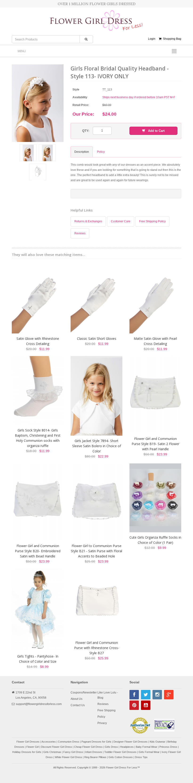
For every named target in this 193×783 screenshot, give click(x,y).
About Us (76, 699)
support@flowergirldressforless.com (39, 704)
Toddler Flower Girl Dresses (120, 752)
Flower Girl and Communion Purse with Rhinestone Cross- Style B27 (96, 647)
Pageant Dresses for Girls (96, 741)
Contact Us (78, 705)
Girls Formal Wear (149, 752)
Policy (101, 716)
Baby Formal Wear (146, 746)
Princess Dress (168, 746)
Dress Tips (141, 757)
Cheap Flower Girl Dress (88, 746)
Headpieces (127, 746)
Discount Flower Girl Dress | (57, 746)
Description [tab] (81, 151)
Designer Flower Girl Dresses (130, 741)
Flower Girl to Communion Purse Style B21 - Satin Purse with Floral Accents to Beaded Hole (96, 551)
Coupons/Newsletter (84, 692)
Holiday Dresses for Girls (26, 752)
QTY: (85, 131)
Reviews (79, 233)
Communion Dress (68, 741)
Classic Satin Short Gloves (96, 338)
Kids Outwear (157, 741)
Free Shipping (106, 710)
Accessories (48, 741)
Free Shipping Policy (152, 221)
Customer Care (120, 221)
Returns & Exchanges (88, 221)
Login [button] (151, 38)
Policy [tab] (101, 151)
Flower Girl (32, 746)
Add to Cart (155, 131)
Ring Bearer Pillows (95, 757)
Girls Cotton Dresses (121, 757)
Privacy (102, 723)
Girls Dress (111, 746)
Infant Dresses (93, 752)
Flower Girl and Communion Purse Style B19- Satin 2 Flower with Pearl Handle (155, 443)
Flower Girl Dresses (28, 741)
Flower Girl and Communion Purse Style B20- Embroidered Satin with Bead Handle (37, 551)
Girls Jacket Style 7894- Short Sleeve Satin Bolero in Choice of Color (96, 445)
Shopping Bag (171, 38)
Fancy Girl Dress (73, 752)
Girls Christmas (52, 752)
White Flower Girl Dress (68, 757)
